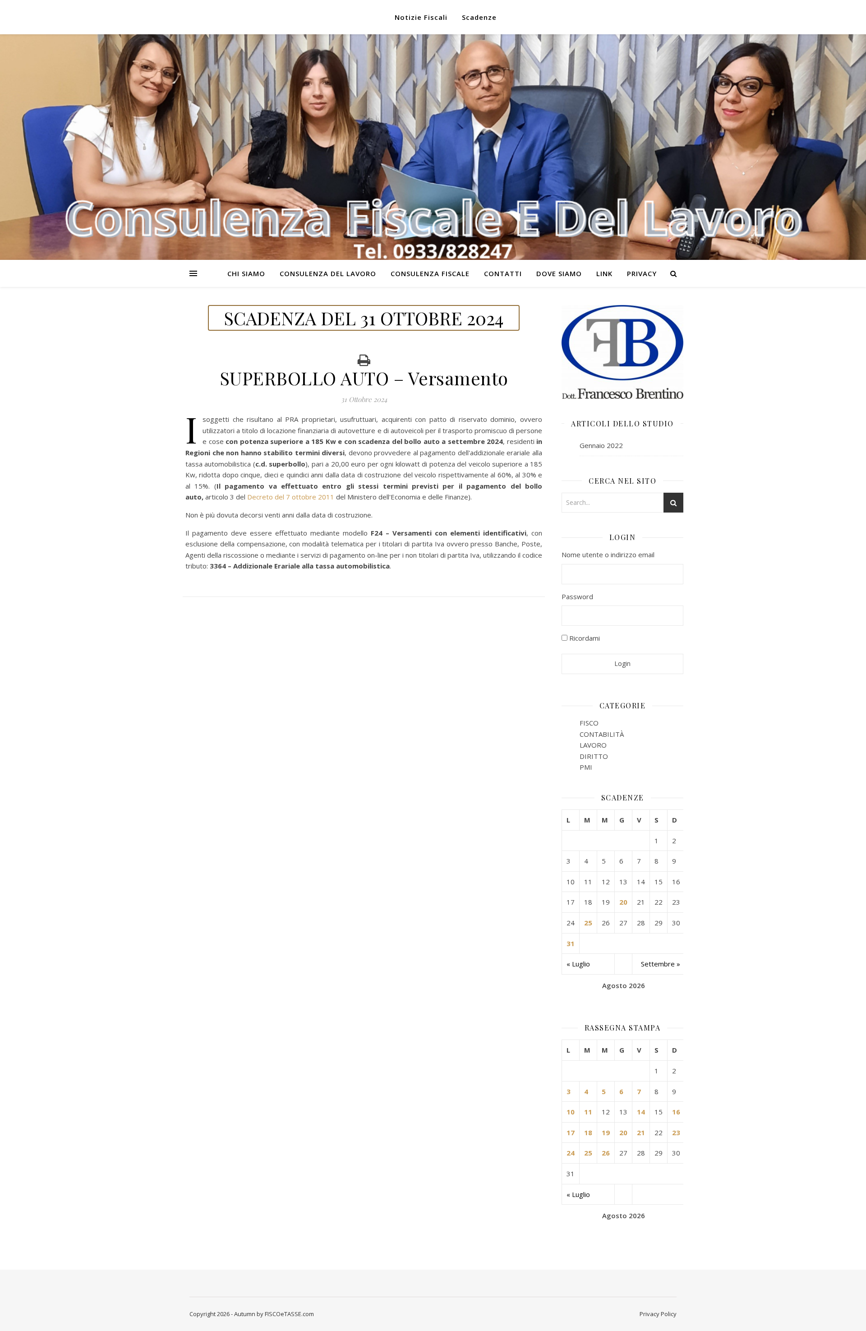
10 (571, 1111)
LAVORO (593, 744)
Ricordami (583, 637)
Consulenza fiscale (430, 273)
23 (676, 1132)
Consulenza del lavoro (328, 273)
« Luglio (578, 963)
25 (588, 922)
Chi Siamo (246, 273)
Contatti (503, 273)
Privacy (642, 273)
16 (676, 1111)
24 (571, 1152)
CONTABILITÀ (602, 734)
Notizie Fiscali (421, 17)
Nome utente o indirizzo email (608, 554)
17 (571, 1132)
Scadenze (479, 17)
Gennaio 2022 (601, 445)
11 (588, 1111)
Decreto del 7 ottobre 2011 (290, 496)
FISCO (589, 722)
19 (606, 1132)
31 (571, 943)
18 (588, 1132)
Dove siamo (559, 273)
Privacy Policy (658, 1314)
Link (604, 273)
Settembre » (660, 963)
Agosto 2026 (623, 985)
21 (641, 1132)
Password (577, 596)
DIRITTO (594, 756)
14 (641, 1111)
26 (606, 1152)
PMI (586, 767)
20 (623, 901)
